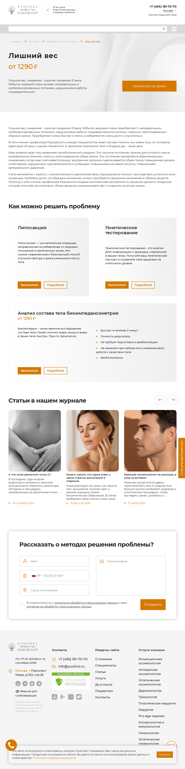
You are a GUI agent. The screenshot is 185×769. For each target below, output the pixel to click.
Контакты (102, 697)
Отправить (153, 605)
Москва (168, 10)
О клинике (103, 659)
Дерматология (150, 690)
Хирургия (146, 709)
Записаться (29, 285)
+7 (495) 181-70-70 (163, 6)
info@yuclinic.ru (71, 666)
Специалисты (105, 665)
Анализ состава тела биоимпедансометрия (68, 316)
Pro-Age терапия (151, 716)
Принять (165, 754)
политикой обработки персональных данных (86, 602)
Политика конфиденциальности (54, 758)
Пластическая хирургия (157, 703)
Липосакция (32, 227)
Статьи (100, 672)
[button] (160, 399)
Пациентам (104, 691)
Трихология (148, 697)
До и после (103, 684)
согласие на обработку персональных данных (59, 606)
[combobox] (37, 575)
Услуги (100, 678)
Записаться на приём (149, 86)
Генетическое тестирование (121, 230)
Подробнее (55, 285)
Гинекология (149, 733)
